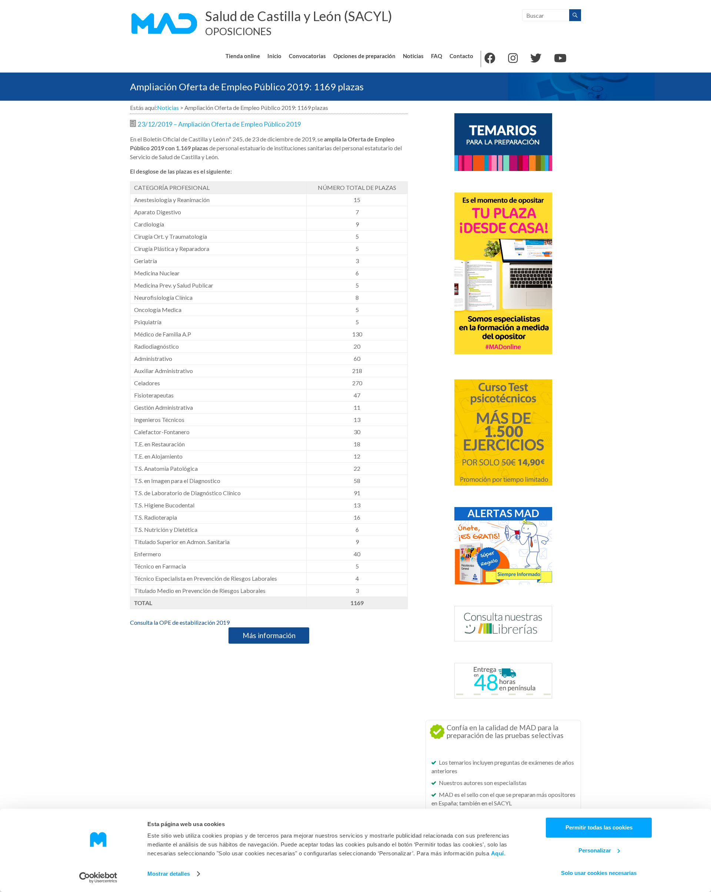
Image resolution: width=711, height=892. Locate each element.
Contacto (461, 56)
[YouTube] (560, 59)
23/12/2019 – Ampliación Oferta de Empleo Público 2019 (219, 124)
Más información (269, 635)
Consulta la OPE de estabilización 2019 (180, 622)
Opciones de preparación (364, 56)
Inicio (274, 56)
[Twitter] (535, 59)
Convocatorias (307, 56)
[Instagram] (513, 59)
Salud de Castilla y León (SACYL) (298, 16)
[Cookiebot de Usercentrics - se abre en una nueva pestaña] (98, 877)
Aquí (497, 853)
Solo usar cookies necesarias (599, 873)
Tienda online (243, 56)
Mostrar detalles (168, 874)
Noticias (413, 56)
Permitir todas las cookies (598, 827)
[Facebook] (490, 59)
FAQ (436, 56)
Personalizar (594, 850)
